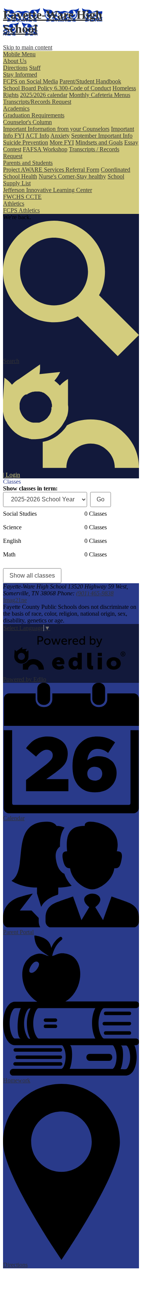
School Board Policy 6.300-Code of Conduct (57, 88)
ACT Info (37, 135)
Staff (35, 68)
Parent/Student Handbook (90, 81)
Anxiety (60, 135)
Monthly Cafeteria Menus (99, 95)
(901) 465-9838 (95, 593)
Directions (15, 68)
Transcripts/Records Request (37, 101)
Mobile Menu (19, 54)
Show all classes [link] (32, 575)
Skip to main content (27, 47)
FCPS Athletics (21, 210)
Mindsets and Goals (99, 142)
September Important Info (102, 135)
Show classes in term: (30, 488)
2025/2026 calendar (43, 95)
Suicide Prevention (25, 142)
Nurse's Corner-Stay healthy (72, 176)
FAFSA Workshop (45, 149)
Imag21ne (15, 600)
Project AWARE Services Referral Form (51, 169)
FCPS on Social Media (30, 81)
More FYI (62, 142)
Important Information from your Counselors (56, 129)
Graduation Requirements (33, 115)
